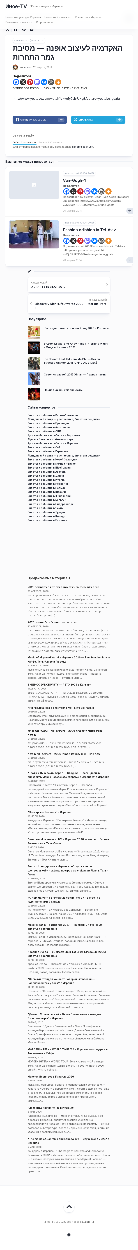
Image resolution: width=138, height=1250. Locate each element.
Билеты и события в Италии (46, 479)
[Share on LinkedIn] (32, 29)
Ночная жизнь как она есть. (63, 390)
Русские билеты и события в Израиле (53, 443)
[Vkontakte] (44, 82)
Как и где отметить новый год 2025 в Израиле (76, 328)
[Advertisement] (69, 547)
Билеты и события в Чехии (45, 507)
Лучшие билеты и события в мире (50, 439)
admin (27, 67)
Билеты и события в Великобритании (53, 415)
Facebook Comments (50, 142)
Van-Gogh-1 (74, 180)
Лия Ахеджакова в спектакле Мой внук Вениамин (61, 707)
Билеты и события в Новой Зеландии (52, 459)
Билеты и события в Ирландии (48, 423)
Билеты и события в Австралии (49, 427)
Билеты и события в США (44, 431)
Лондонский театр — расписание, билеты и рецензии (64, 419)
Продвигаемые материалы (49, 578)
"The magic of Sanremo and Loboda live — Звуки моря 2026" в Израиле (68, 1141)
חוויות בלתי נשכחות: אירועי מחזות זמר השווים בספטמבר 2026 (63, 587)
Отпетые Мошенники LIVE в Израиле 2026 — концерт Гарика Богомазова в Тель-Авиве (68, 841)
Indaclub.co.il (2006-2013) (28, 40)
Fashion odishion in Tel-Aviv (89, 229)
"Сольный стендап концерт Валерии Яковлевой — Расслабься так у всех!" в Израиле (61, 981)
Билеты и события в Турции (46, 512)
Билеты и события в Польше (47, 487)
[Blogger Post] (51, 82)
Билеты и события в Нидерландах (50, 504)
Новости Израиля (55, 17)
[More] (58, 82)
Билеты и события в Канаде (46, 516)
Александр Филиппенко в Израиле (51, 1107)
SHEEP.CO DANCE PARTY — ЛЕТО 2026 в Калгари (59, 684)
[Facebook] (16, 82)
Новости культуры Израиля (23, 17)
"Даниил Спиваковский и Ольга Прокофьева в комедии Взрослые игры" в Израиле (64, 1016)
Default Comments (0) (24, 142)
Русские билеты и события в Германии (54, 435)
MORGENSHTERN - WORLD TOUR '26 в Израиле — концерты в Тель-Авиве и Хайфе (68, 1051)
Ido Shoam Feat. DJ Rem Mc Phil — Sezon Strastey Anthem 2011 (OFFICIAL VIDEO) (72, 360)
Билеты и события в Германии (48, 451)
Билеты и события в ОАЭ (44, 447)
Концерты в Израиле (88, 17)
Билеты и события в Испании (47, 520)
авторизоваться (82, 146)
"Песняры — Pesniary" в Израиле (49, 812)
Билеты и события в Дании (46, 475)
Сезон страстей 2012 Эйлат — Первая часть (75, 374)
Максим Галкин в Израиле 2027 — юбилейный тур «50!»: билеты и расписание (65, 926)
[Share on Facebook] (16, 29)
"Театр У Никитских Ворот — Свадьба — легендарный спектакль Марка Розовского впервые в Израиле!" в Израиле (68, 775)
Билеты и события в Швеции (47, 491)
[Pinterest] (30, 82)
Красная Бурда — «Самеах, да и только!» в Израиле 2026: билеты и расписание (67, 954)
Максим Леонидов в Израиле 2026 (51, 1076)
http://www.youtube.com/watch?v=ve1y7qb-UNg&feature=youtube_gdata (66, 98)
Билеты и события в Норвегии (48, 483)
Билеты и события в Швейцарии (49, 467)
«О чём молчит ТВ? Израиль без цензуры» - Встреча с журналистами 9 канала (64, 899)
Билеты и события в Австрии (47, 471)
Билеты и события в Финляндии (49, 495)
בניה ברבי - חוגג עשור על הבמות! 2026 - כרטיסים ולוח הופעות (64, 753)
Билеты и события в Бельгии (47, 499)
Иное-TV (16, 6)
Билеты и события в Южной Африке (52, 463)
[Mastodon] (37, 82)
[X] (23, 82)
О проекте (43, 22)
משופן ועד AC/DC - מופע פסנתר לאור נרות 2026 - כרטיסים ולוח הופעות (65, 732)
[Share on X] (8, 29)
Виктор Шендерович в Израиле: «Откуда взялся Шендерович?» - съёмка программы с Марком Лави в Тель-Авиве (68, 870)
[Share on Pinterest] (24, 29)
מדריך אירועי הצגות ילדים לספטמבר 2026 (52, 622)
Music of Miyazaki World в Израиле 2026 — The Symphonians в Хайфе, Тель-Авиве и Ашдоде (69, 659)
